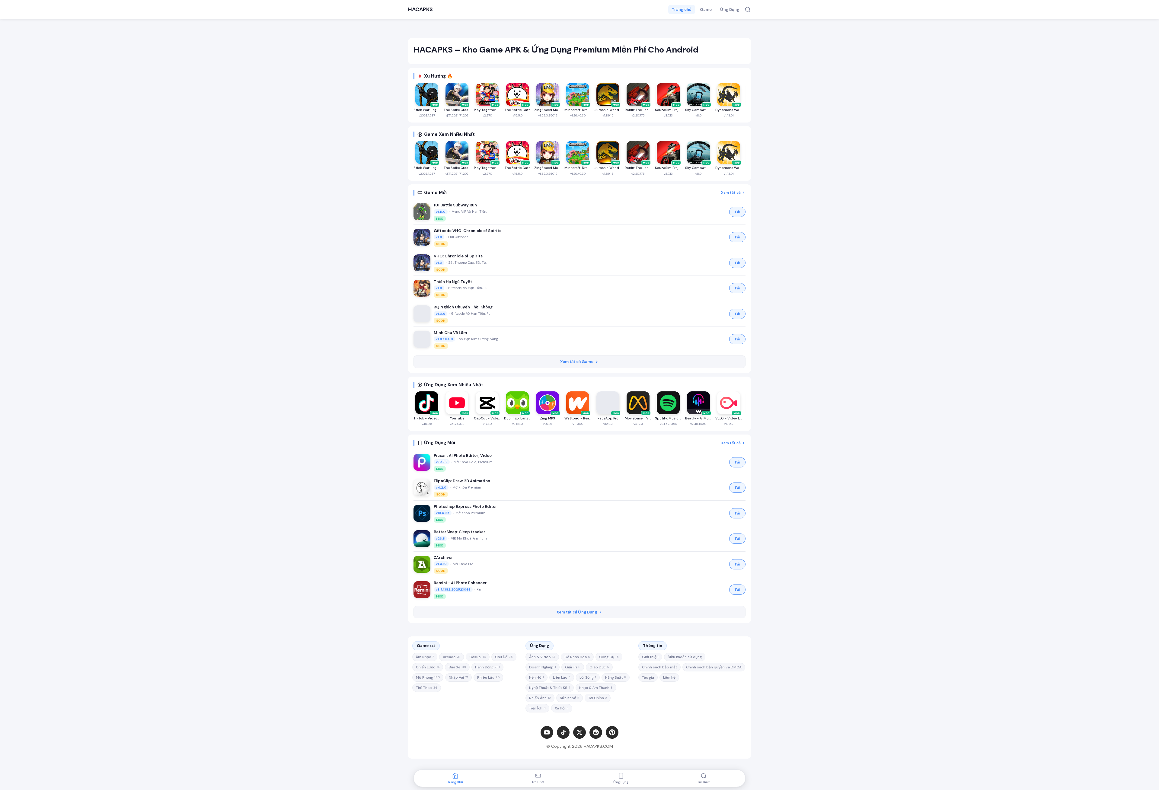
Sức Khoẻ (569, 698)
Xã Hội (562, 708)
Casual (477, 657)
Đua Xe (457, 667)
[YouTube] (547, 732)
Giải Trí (572, 667)
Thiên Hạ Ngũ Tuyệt (453, 281)
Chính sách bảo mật (659, 667)
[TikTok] (563, 732)
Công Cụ (609, 657)
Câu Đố (504, 657)
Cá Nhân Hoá (577, 657)
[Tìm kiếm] (748, 9)
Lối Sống (588, 677)
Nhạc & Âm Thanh (596, 687)
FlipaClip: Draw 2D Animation (462, 480)
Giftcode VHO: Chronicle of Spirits (467, 230)
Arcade (451, 657)
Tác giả (648, 677)
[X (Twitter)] (579, 732)
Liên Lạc (561, 677)
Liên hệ (669, 677)
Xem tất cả (731, 192)
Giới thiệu (650, 657)
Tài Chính (597, 698)
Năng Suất (615, 677)
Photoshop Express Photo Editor (465, 506)
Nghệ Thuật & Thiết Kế (549, 687)
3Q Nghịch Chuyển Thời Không (463, 307)
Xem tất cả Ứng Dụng (577, 612)
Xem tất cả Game (576, 361)
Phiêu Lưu (488, 677)
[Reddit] (595, 732)
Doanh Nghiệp (542, 667)
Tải (737, 211)
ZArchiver (443, 557)
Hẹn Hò (536, 677)
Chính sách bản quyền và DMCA (714, 667)
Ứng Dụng (729, 9)
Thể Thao (426, 687)
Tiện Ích (537, 708)
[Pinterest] (612, 732)
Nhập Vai (458, 677)
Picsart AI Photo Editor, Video (463, 455)
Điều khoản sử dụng (685, 657)
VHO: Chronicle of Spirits (458, 256)
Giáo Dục (599, 667)
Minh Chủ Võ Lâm (450, 332)
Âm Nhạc (425, 657)
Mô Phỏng (428, 677)
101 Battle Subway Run (455, 205)
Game (706, 9)
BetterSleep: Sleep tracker (459, 531)
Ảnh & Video (542, 657)
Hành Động (487, 667)
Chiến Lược (427, 667)
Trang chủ (681, 9)
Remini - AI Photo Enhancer (460, 582)
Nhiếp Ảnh (540, 698)
